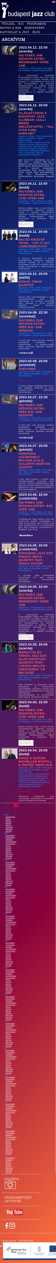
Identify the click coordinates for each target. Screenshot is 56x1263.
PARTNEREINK (26, 1241)
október (9, 840)
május (8, 823)
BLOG (36, 32)
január (9, 831)
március (9, 827)
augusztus (10, 817)
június (8, 821)
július (8, 819)
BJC (21, 24)
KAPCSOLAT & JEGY (15, 32)
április (8, 825)
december (10, 835)
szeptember (11, 842)
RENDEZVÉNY (34, 28)
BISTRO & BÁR (10, 28)
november (10, 838)
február (9, 829)
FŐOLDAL (8, 24)
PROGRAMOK (36, 24)
